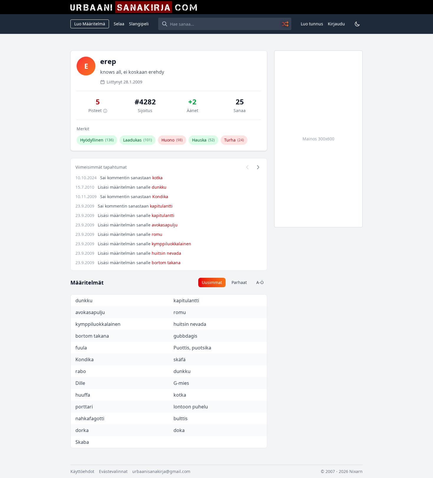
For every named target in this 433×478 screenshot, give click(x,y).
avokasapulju (165, 225)
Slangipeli (139, 24)
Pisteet (95, 110)
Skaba (82, 442)
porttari (84, 406)
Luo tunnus (312, 24)
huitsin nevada (166, 253)
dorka (82, 430)
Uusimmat (212, 282)
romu (157, 234)
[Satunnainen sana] (285, 23)
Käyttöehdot (82, 471)
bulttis (180, 418)
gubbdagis (185, 336)
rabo (80, 371)
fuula (81, 347)
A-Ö (260, 282)
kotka (157, 177)
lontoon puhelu (190, 406)
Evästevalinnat (113, 471)
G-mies (181, 383)
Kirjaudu (336, 24)
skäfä (179, 359)
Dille (80, 383)
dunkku (159, 187)
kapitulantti (161, 206)
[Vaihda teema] (357, 24)
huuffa (82, 395)
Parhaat (239, 282)
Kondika (160, 196)
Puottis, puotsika (192, 347)
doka (179, 430)
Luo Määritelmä (89, 24)
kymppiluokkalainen (171, 244)
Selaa (119, 24)
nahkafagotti (89, 418)
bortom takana (166, 262)
